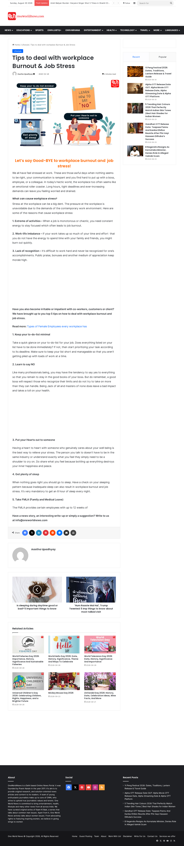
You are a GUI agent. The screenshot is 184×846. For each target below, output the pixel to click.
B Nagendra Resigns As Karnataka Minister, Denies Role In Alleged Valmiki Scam (157, 151)
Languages (171, 30)
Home (17, 45)
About (103, 836)
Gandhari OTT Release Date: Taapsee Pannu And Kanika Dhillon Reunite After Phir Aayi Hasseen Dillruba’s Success (157, 132)
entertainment (92, 30)
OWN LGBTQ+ (54, 30)
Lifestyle (25, 45)
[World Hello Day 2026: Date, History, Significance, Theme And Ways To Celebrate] (64, 644)
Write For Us (139, 836)
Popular (163, 57)
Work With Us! (114, 836)
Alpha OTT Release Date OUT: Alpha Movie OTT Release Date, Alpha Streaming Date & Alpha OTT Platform (158, 90)
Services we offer (167, 836)
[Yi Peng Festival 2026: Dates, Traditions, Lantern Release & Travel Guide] (135, 71)
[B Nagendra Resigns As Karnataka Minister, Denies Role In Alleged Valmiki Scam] (135, 151)
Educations (23, 30)
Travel (144, 30)
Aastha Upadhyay (25, 74)
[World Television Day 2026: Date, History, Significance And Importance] (100, 644)
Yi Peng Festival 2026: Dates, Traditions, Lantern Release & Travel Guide (158, 72)
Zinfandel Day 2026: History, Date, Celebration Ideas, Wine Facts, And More (100, 695)
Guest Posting (85, 836)
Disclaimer (127, 836)
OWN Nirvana (72, 30)
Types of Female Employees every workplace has (57, 326)
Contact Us (152, 836)
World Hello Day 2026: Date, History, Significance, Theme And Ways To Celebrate (63, 659)
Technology (127, 30)
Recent (136, 57)
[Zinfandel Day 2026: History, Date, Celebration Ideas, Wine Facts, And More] (100, 681)
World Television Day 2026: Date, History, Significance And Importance (98, 659)
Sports (39, 30)
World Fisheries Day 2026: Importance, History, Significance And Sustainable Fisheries (27, 660)
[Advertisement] (117, 15)
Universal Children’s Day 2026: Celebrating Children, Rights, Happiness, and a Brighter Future (26, 696)
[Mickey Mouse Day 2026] (64, 681)
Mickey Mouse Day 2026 (60, 692)
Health (111, 30)
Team (96, 836)
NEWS (8, 30)
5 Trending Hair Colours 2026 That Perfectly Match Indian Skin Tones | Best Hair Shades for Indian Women (158, 110)
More (157, 30)
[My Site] (26, 16)
